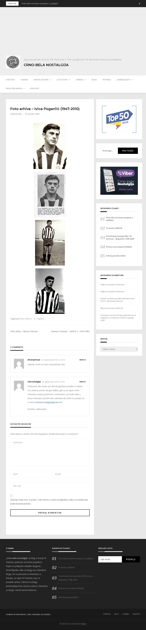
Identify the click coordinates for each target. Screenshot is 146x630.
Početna (10, 79)
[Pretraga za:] (109, 151)
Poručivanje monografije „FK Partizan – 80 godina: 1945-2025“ (120, 237)
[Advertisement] (73, 34)
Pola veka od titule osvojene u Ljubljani (40, 3)
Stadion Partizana (116, 284)
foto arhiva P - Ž (27, 318)
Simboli (80, 79)
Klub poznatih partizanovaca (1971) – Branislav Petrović (117, 299)
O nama (24, 79)
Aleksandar (16, 114)
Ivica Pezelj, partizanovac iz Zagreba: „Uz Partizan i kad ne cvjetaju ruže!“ (118, 318)
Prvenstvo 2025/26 (114, 228)
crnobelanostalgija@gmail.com (48, 402)
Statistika (62, 79)
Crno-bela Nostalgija (46, 65)
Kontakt (34, 88)
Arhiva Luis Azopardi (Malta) (119, 246)
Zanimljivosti (124, 79)
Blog (94, 79)
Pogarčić (40, 318)
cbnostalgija (34, 381)
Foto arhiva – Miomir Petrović (24, 331)
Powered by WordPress (16, 614)
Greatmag (36, 614)
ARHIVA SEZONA (41, 79)
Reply (83, 360)
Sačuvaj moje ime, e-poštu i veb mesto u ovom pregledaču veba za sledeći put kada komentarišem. (49, 501)
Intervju (107, 79)
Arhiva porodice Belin (116, 255)
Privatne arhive (14, 88)
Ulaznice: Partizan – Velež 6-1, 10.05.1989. (70, 331)
